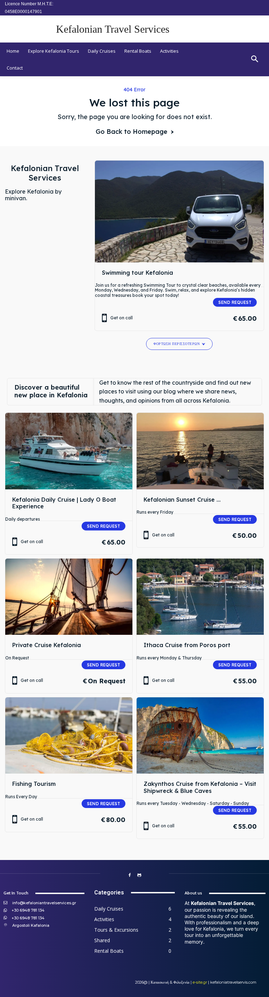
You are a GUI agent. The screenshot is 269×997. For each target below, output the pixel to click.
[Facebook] (129, 875)
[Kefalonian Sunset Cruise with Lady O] (200, 451)
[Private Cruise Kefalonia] (68, 597)
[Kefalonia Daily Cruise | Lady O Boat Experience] (68, 451)
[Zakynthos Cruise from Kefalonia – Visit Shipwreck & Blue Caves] (200, 735)
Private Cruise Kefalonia (46, 645)
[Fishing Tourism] (68, 735)
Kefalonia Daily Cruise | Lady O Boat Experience (64, 503)
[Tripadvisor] (139, 875)
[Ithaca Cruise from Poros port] (200, 597)
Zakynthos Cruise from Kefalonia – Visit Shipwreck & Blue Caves (200, 787)
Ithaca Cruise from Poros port (187, 645)
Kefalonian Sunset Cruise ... (182, 499)
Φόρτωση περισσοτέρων (176, 343)
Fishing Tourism (34, 783)
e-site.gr (200, 982)
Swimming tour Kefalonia (137, 272)
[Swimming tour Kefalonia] (179, 211)
